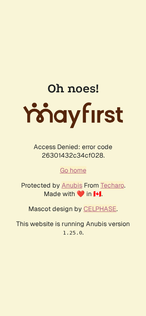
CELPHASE (100, 209)
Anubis (72, 185)
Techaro (112, 185)
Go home (73, 170)
